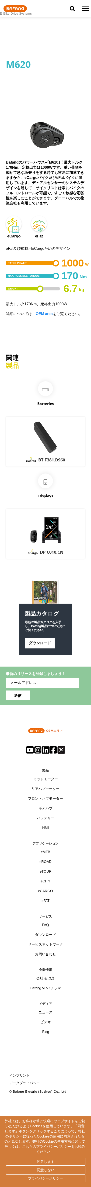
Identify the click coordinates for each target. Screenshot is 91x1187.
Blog (45, 1032)
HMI (45, 828)
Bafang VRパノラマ (45, 988)
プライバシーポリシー (45, 1178)
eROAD (45, 862)
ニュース (45, 1012)
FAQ (45, 925)
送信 (17, 695)
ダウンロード (40, 642)
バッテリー (45, 818)
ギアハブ (45, 808)
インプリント (19, 1075)
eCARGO (45, 891)
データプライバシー (24, 1083)
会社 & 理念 (45, 978)
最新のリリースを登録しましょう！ (36, 674)
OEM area (44, 314)
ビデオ (45, 1022)
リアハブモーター (46, 789)
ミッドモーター (45, 779)
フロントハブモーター (45, 798)
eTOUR (46, 871)
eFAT (45, 901)
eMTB (45, 852)
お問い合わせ (45, 954)
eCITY (45, 881)
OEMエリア (54, 731)
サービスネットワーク (45, 944)
